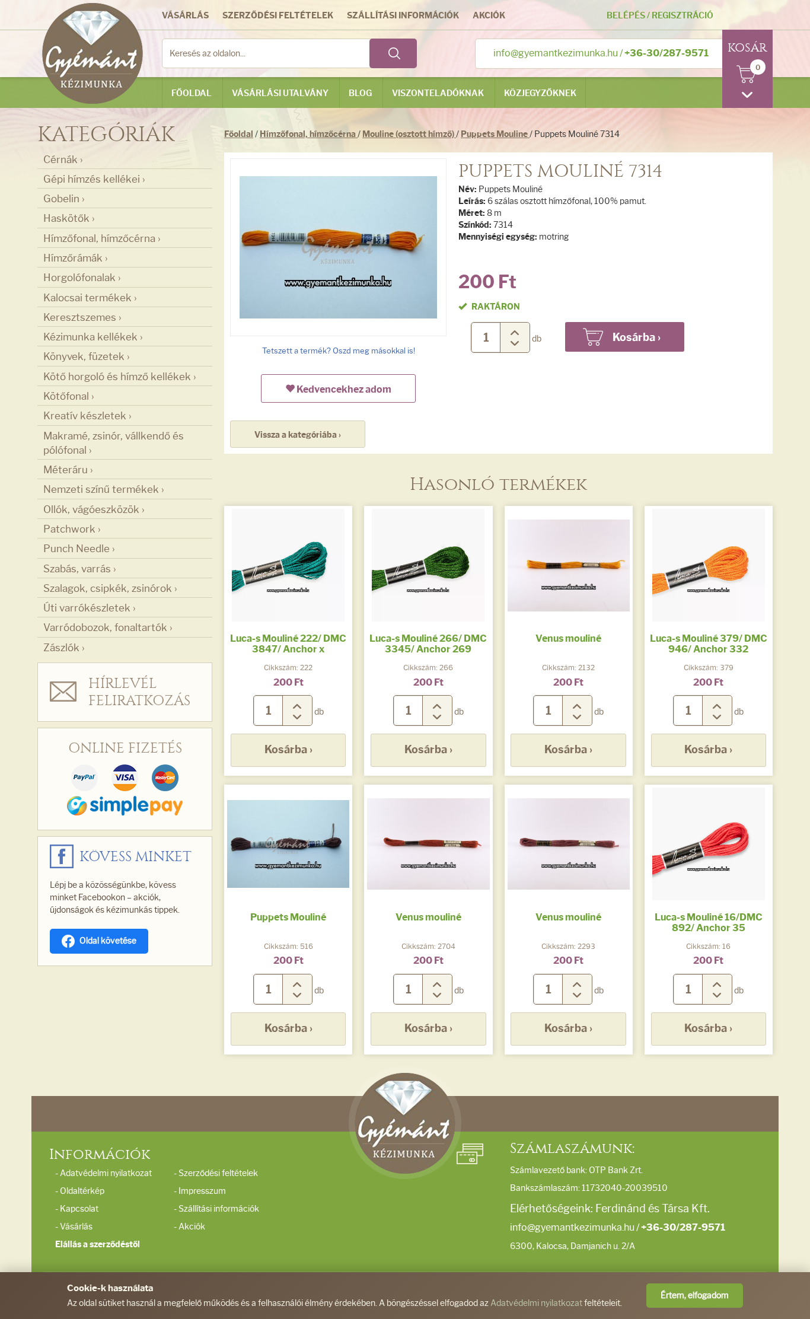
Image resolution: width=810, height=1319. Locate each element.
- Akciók (189, 1227)
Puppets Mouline (495, 134)
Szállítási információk (403, 16)
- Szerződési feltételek (216, 1173)
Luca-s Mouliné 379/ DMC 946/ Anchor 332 (708, 644)
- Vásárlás (74, 1227)
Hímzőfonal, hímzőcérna (309, 134)
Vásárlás (185, 16)
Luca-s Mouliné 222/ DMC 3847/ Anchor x (288, 644)
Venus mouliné (568, 638)
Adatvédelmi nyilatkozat (536, 1303)
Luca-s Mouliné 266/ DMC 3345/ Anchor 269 (428, 644)
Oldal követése (107, 941)
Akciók (489, 16)
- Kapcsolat (76, 1209)
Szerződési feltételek (277, 16)
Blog (360, 93)
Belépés (626, 16)
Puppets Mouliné (288, 917)
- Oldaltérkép (79, 1191)
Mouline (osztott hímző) (409, 134)
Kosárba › (288, 749)
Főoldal (191, 93)
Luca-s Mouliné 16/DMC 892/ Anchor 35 (709, 923)
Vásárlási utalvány (280, 93)
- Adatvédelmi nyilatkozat (103, 1173)
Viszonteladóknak (438, 93)
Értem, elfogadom (695, 1296)
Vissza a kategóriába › (297, 435)
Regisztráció (682, 16)
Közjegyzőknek (540, 93)
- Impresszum (200, 1191)
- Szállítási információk (216, 1209)
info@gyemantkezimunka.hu (555, 53)
